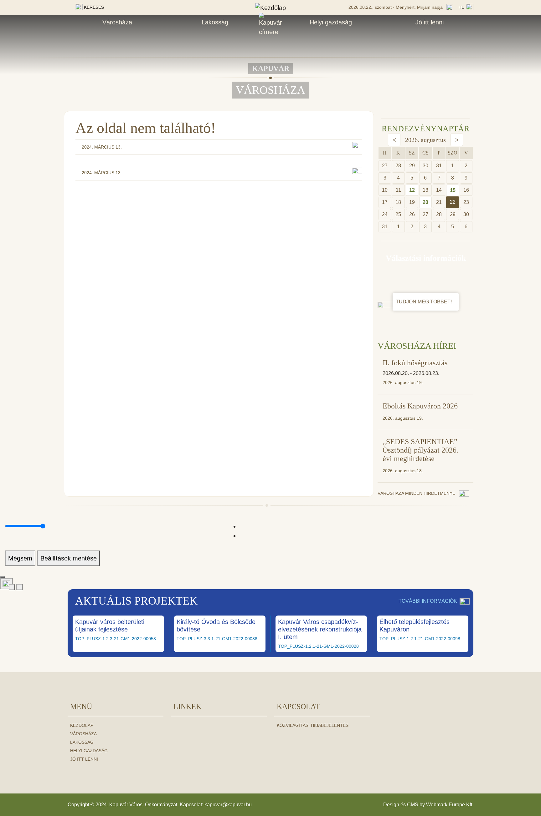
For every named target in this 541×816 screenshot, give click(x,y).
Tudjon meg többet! (424, 301)
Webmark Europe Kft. (449, 804)
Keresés (93, 7)
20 (425, 202)
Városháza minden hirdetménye (417, 493)
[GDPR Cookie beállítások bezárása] (2, 577)
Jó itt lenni (429, 22)
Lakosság (215, 22)
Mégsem (20, 558)
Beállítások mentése (68, 558)
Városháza (117, 22)
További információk (428, 601)
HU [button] (462, 7)
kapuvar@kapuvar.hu (228, 804)
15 (453, 190)
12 (412, 190)
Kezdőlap (81, 725)
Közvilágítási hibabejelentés (312, 725)
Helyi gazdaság (331, 22)
